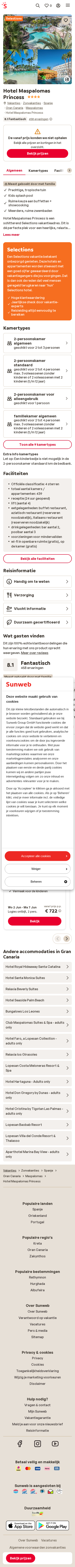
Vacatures (37, 1324)
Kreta (37, 1243)
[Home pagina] (4, 5)
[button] (37, 31)
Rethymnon (37, 1277)
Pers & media (37, 1331)
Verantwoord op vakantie (38, 1318)
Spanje (37, 1209)
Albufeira (37, 1290)
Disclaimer (38, 1384)
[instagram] (38, 1446)
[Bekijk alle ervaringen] (27, 119)
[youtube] (55, 1446)
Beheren (36, 881)
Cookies (37, 1364)
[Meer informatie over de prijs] (59, 910)
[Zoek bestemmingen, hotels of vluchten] (38, 6)
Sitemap (37, 1337)
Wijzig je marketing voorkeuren (37, 1377)
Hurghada (37, 1284)
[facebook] (20, 1446)
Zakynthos (37, 1256)
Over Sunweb (37, 1311)
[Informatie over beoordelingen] (50, 119)
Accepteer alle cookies (36, 856)
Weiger (36, 868)
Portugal (37, 1222)
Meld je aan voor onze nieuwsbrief (37, 1424)
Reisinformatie (37, 1431)
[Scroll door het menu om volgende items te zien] (69, 170)
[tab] (14, 170)
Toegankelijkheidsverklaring (37, 1371)
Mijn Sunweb (37, 1411)
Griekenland (37, 1216)
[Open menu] (67, 5)
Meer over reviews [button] (34, 653)
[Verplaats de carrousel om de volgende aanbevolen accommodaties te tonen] (66, 939)
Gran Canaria (37, 1250)
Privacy (37, 1358)
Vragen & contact (37, 1405)
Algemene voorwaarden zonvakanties (37, 1547)
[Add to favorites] (65, 20)
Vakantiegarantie (38, 1418)
